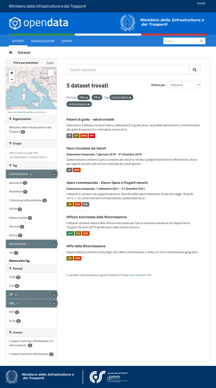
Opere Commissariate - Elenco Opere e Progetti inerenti (107, 182)
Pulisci (50, 63)
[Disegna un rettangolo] (51, 73)
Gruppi (66, 41)
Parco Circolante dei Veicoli (86, 148)
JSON (83, 135)
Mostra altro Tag (19, 260)
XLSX (70, 233)
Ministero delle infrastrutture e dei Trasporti (47, 6)
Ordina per (158, 85)
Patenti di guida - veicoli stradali (90, 119)
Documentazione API (139, 275)
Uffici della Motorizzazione (85, 245)
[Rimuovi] (87, 97)
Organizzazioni (43, 41)
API (120, 275)
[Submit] (201, 40)
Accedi (201, 3)
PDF (92, 135)
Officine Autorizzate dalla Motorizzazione (96, 216)
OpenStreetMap (26, 112)
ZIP (69, 135)
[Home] (10, 52)
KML (85, 204)
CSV (76, 135)
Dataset (18, 41)
